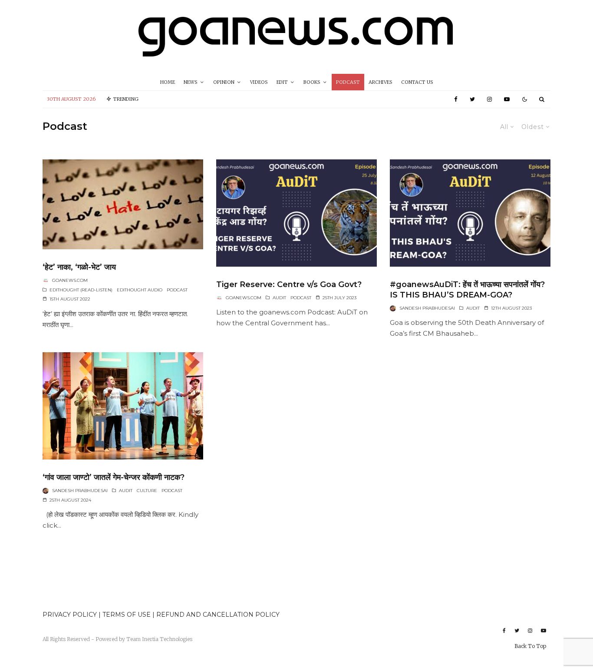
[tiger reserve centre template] (296, 213)
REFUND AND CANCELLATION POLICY (218, 614)
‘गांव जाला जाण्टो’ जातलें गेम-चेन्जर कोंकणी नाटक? (113, 477)
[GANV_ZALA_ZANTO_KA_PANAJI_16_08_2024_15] (123, 405)
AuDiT (279, 298)
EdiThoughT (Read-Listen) (80, 290)
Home (167, 82)
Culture (147, 490)
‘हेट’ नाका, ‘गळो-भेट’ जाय (79, 267)
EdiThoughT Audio (139, 290)
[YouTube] (507, 99)
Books (311, 82)
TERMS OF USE (127, 614)
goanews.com (70, 280)
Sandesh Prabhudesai (427, 308)
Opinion (223, 82)
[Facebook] (456, 99)
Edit (282, 82)
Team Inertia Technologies (159, 639)
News (191, 82)
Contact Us (417, 82)
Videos (259, 82)
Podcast (348, 82)
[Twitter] (472, 99)
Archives (380, 82)
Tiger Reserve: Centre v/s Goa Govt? (289, 284)
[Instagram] (489, 99)
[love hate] (123, 204)
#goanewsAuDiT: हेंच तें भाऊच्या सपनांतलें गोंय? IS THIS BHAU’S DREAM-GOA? (467, 290)
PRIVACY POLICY (70, 614)
